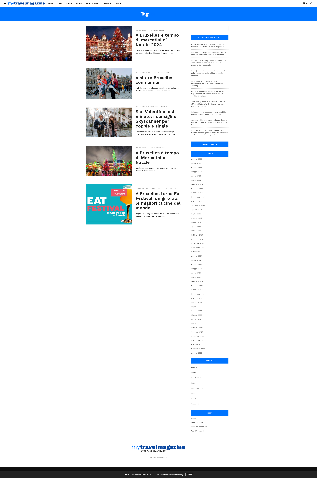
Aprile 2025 (196, 226)
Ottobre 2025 (196, 201)
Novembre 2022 (198, 340)
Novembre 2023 (198, 294)
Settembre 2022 (198, 349)
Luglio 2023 (196, 307)
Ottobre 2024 (196, 252)
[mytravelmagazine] (26, 3)
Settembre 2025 (198, 205)
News (50, 3)
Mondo (69, 3)
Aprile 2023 (196, 319)
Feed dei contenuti (199, 422)
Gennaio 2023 (197, 332)
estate (194, 367)
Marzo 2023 (196, 323)
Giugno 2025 (196, 218)
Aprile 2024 (196, 273)
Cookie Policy (177, 475)
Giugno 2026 (196, 167)
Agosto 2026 (196, 159)
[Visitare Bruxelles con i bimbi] (109, 83)
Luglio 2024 (196, 260)
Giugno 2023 (196, 311)
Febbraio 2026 (197, 184)
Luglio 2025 (196, 214)
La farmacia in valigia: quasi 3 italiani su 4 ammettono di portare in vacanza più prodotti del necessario (208, 63)
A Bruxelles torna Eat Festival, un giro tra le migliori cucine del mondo (158, 201)
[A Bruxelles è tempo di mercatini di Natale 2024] (109, 43)
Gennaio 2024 (197, 286)
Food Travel (92, 3)
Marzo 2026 (196, 180)
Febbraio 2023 (197, 328)
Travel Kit (106, 3)
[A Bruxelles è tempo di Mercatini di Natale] (109, 161)
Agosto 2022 (196, 353)
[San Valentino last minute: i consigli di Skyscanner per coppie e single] (109, 122)
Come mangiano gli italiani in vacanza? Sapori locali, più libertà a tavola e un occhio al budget (207, 93)
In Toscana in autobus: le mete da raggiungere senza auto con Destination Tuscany (208, 83)
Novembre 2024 (198, 248)
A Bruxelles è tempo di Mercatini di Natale (157, 157)
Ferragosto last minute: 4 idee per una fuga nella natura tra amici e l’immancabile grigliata (209, 73)
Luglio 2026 (196, 163)
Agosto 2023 (196, 302)
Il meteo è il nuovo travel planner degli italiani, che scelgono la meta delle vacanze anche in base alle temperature (209, 132)
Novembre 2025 (198, 197)
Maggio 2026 (196, 172)
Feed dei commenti (199, 427)
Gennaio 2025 (197, 239)
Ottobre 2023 (196, 298)
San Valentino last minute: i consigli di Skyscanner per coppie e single (157, 119)
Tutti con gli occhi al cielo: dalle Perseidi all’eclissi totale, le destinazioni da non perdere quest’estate (208, 104)
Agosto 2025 (196, 210)
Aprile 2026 (196, 176)
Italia (59, 3)
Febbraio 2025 (197, 235)
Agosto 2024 (196, 256)
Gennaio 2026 (197, 189)
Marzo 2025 (196, 231)
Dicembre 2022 (197, 336)
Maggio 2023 (196, 315)
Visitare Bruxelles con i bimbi (154, 80)
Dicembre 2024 (197, 243)
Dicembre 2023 (197, 290)
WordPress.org (197, 431)
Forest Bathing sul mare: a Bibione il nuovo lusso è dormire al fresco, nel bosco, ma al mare (209, 122)
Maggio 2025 (196, 222)
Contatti (119, 3)
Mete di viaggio (141, 72)
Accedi (194, 418)
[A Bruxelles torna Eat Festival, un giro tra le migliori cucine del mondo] (109, 204)
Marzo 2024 (196, 277)
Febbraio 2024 (197, 281)
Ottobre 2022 (196, 345)
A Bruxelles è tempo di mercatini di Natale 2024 (157, 39)
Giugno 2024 (196, 264)
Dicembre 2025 (197, 193)
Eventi (79, 3)
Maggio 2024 (196, 269)
